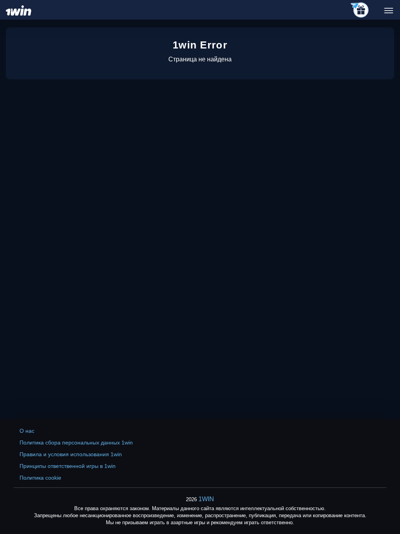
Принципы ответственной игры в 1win (68, 466)
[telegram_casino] (360, 10)
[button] (386, 501)
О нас (27, 431)
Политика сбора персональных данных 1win (76, 442)
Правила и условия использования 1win (71, 454)
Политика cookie (40, 478)
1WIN (206, 499)
